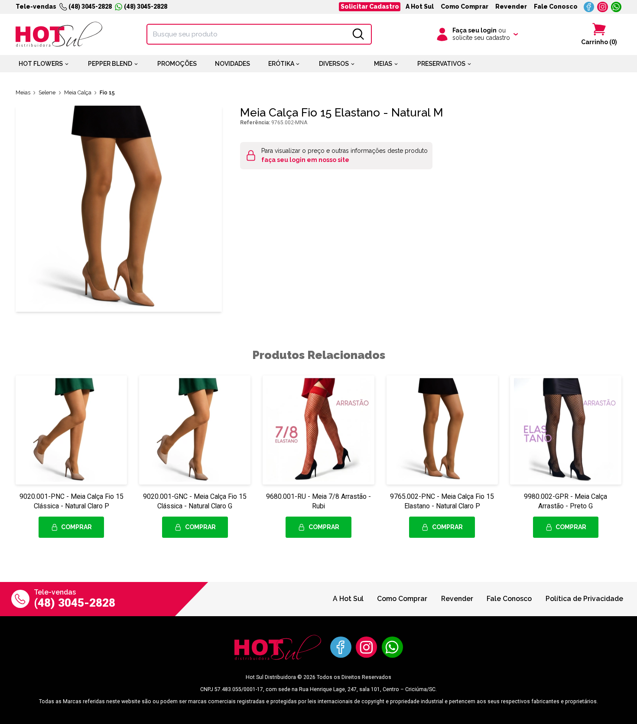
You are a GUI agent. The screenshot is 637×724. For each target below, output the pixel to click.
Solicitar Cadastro (370, 6)
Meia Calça (77, 92)
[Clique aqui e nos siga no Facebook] (589, 7)
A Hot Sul (420, 6)
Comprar (76, 527)
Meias (23, 92)
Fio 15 (107, 92)
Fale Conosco (556, 6)
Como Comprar (464, 6)
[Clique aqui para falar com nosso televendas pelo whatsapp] (616, 7)
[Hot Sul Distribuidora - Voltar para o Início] (59, 34)
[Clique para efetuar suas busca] (358, 34)
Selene (47, 92)
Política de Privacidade (584, 599)
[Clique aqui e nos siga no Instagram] (602, 7)
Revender (511, 6)
